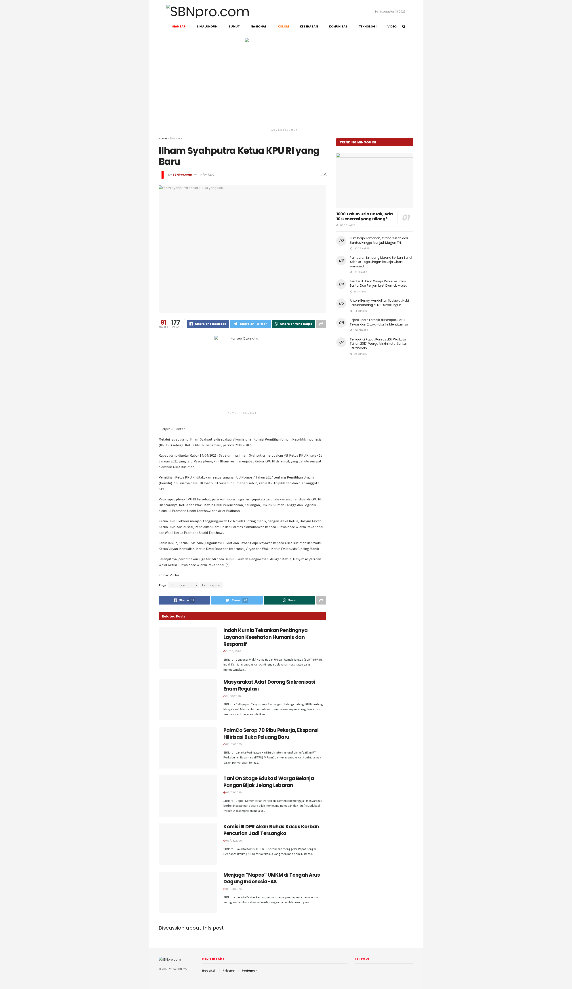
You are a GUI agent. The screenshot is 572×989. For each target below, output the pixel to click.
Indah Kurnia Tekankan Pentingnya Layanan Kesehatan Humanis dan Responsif (265, 637)
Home (163, 138)
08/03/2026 (233, 792)
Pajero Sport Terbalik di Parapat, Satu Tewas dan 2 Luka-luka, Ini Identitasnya (379, 322)
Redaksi (208, 970)
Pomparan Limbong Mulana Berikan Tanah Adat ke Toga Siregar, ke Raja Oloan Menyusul (381, 262)
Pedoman (249, 970)
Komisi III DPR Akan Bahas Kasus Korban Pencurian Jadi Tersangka (271, 830)
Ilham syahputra (184, 585)
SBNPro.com (182, 174)
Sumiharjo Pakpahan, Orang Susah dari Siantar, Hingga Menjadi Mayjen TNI (379, 240)
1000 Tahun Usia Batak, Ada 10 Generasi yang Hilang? (364, 216)
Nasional (176, 138)
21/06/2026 (233, 651)
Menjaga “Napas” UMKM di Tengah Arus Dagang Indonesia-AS (271, 878)
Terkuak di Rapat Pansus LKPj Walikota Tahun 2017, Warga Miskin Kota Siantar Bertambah (378, 343)
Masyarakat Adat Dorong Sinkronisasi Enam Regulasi (269, 685)
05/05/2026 (233, 744)
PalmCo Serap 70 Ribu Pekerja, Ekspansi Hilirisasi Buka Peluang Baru (270, 734)
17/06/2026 (233, 696)
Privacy (229, 970)
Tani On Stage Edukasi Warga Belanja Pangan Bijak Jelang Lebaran (268, 782)
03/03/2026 (233, 889)
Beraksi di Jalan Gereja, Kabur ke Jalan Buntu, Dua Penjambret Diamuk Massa (378, 283)
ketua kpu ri (211, 585)
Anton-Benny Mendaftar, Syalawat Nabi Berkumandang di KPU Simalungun (379, 302)
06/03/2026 (233, 840)
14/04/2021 (207, 174)
